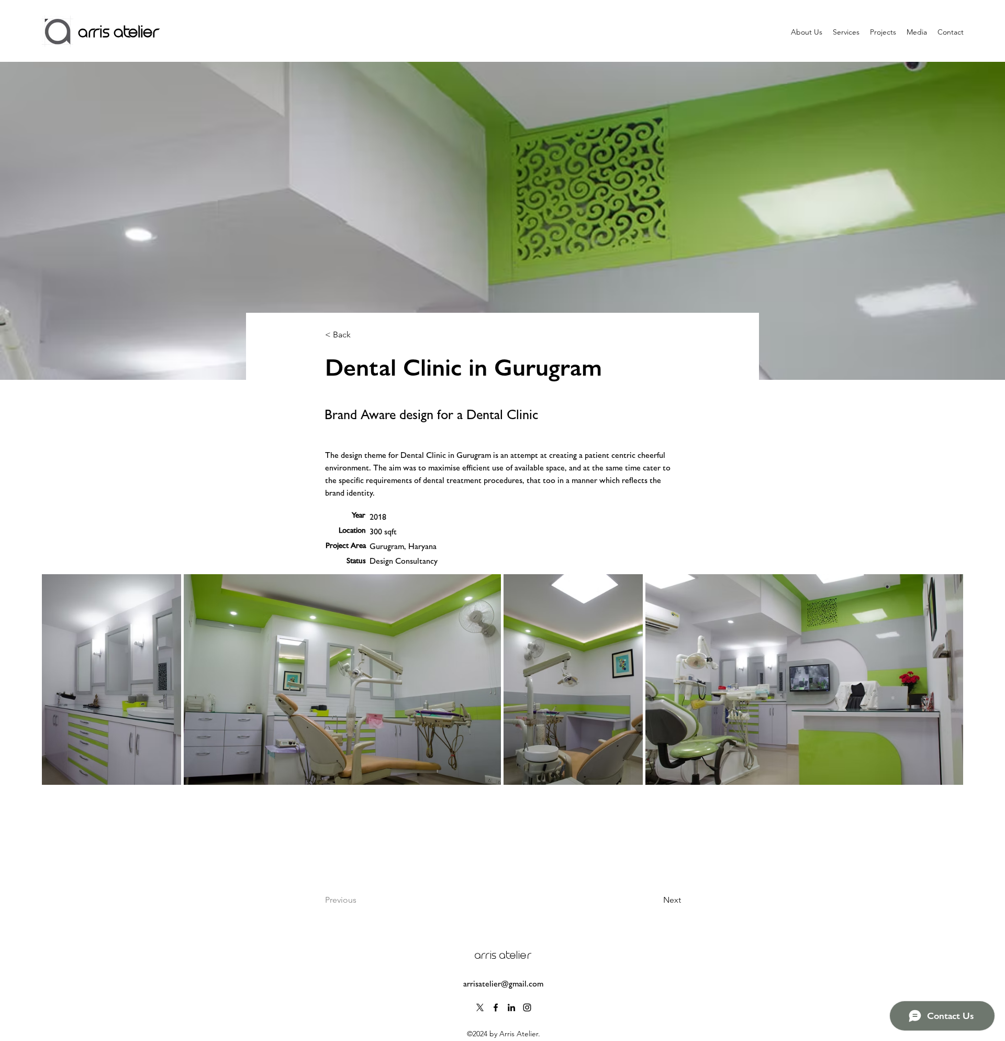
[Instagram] (527, 1007)
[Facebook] (495, 1007)
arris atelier (119, 32)
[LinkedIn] (511, 1007)
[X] (480, 1007)
